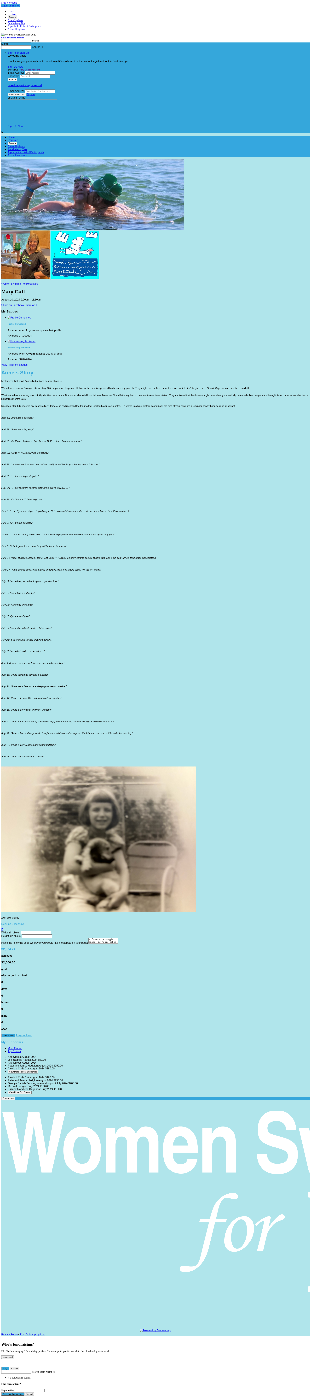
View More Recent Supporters (23, 1072)
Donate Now (8, 1035)
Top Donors (14, 1051)
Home (11, 11)
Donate (12, 17)
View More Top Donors (19, 1092)
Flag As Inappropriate (32, 1334)
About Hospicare (16, 29)
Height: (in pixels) (11, 936)
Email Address (16, 72)
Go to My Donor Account (12, 37)
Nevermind (8, 1357)
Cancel (14, 1368)
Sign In (31, 94)
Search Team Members (43, 1371)
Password (13, 76)
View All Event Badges (14, 364)
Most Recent (15, 1048)
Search (35, 40)
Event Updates (15, 20)
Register (12, 14)
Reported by (7, 1390)
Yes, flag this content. (13, 1394)
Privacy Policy (9, 1334)
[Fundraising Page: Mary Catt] (26, 278)
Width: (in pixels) (10, 932)
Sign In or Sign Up (18, 52)
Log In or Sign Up (10, 5)
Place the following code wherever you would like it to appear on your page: (44, 942)
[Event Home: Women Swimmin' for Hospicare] (75, 278)
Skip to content (9, 2)
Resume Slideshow (12, 924)
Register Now (24, 1035)
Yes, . (5, 1368)
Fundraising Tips (16, 23)
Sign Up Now (15, 66)
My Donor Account (30, 70)
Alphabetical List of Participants (24, 26)
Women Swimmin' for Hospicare (19, 283)
